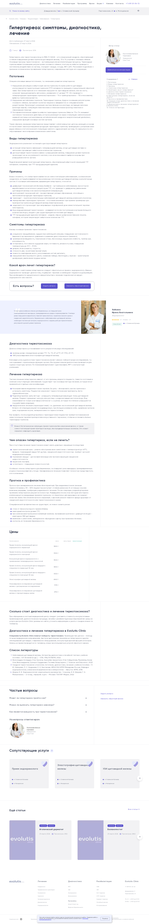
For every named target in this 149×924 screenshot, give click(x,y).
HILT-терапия (100, 893)
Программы (82, 3)
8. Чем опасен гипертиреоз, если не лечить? (121, 96)
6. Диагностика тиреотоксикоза (119, 92)
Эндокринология (43, 905)
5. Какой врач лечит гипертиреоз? (120, 90)
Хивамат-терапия (102, 899)
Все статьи (134, 809)
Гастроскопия (72, 893)
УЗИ (69, 889)
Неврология (41, 886)
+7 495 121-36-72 (133, 3)
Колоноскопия (72, 896)
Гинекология (41, 893)
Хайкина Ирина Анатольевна (122, 311)
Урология (41, 896)
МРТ (69, 886)
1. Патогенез (111, 82)
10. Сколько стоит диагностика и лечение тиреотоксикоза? (123, 101)
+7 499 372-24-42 (130, 886)
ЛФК (97, 886)
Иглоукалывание (101, 905)
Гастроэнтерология (44, 899)
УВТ (97, 889)
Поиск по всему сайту (20, 11)
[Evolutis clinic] (13, 3)
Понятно (105, 918)
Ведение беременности (75, 907)
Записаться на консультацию (119, 70)
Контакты (120, 3)
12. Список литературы (115, 107)
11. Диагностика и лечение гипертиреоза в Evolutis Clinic (122, 105)
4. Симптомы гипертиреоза (117, 88)
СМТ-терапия (100, 896)
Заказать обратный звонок (77, 286)
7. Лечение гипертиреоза (116, 93)
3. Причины (111, 86)
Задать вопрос (49, 286)
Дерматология (42, 902)
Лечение (56, 3)
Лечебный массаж (102, 902)
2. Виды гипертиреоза (115, 84)
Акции (100, 3)
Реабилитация (69, 3)
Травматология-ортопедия (46, 889)
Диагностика (45, 3)
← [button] (8, 777)
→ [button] (140, 778)
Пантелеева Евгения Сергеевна (130, 55)
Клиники (109, 3)
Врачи (91, 3)
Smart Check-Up (73, 904)
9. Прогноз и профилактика (117, 99)
